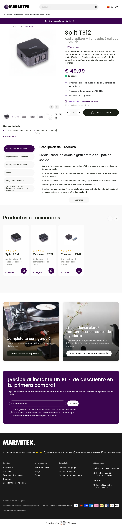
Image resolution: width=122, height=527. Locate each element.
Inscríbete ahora (84, 280)
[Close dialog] (104, 237)
